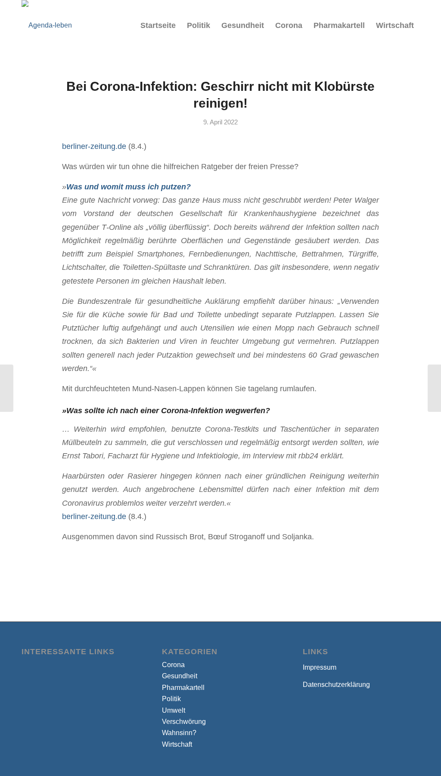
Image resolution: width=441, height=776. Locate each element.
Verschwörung (184, 721)
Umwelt (173, 710)
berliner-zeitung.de (94, 146)
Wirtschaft (177, 744)
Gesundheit (179, 676)
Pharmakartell (183, 687)
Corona (173, 664)
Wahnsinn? (179, 732)
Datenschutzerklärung (336, 684)
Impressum (319, 667)
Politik (171, 698)
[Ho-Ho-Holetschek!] (6, 388)
